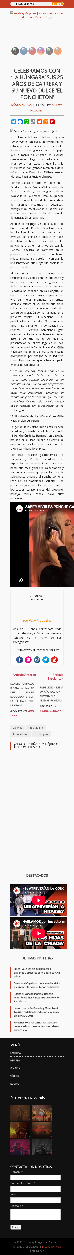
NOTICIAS (15, 1052)
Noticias (27, 105)
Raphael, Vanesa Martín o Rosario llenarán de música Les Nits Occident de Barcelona (37, 997)
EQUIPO (14, 1083)
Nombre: (16, 1172)
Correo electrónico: (22, 1183)
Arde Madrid (36, 727)
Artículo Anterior (23, 675)
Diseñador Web (51, 1246)
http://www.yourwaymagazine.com (38, 649)
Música (15, 105)
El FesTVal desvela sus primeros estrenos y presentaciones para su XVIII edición (37, 972)
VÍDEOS (14, 1076)
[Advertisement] (41, 35)
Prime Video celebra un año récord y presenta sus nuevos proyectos (51, 694)
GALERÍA (15, 1068)
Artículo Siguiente (56, 676)
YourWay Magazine (37, 620)
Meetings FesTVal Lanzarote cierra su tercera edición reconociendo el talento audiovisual (36, 1026)
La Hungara (41, 734)
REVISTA (15, 1060)
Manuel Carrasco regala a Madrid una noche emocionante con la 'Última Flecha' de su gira (22, 694)
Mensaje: (16, 1206)
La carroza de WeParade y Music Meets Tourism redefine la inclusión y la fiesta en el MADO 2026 (36, 1011)
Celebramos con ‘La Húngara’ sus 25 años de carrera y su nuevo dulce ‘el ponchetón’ (37, 83)
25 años (17, 727)
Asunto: (15, 1194)
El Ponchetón (20, 734)
